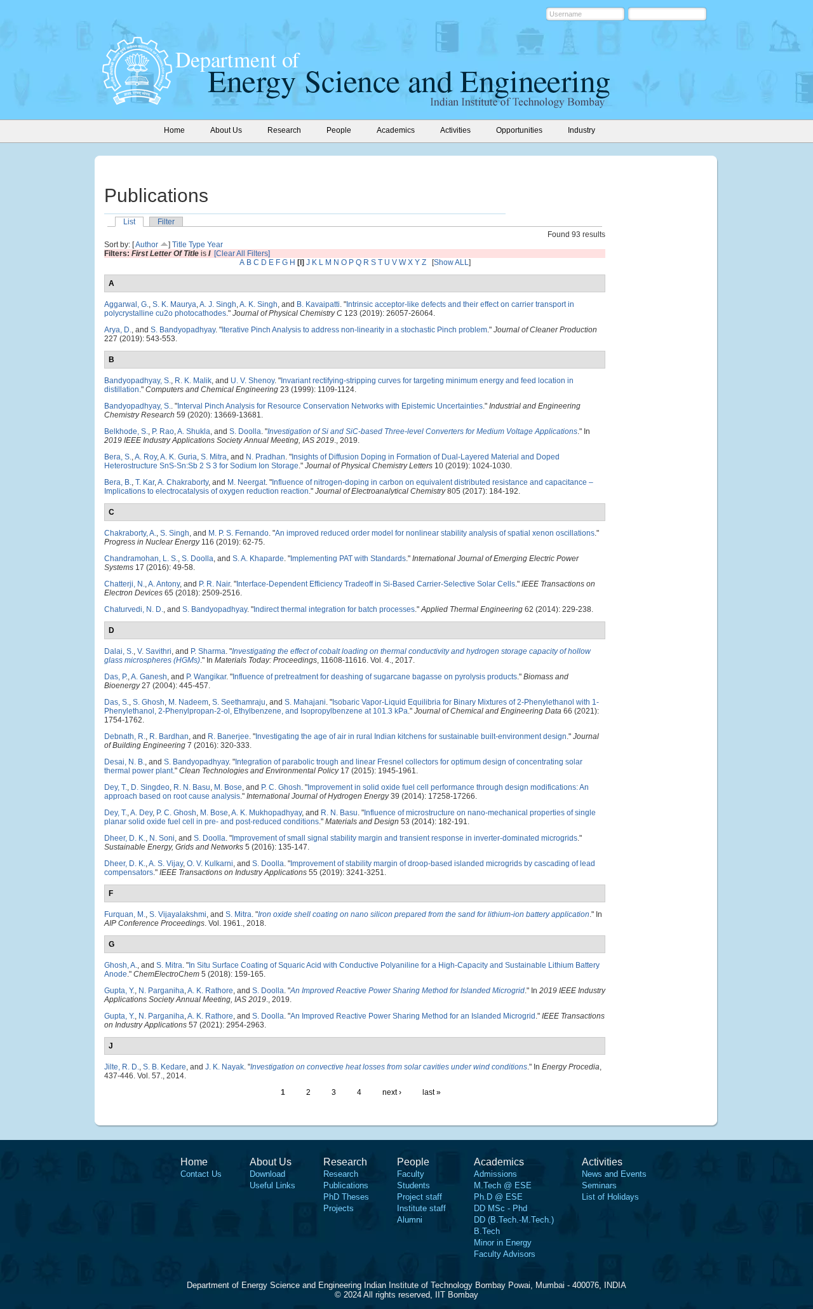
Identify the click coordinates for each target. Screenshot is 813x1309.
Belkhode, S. (126, 431)
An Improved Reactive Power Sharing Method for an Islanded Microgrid (412, 1016)
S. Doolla (245, 431)
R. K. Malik (193, 380)
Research (340, 1174)
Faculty (410, 1174)
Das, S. (116, 702)
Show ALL (451, 262)
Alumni (409, 1219)
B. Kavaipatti (318, 304)
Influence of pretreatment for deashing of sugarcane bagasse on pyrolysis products (374, 676)
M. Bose (228, 787)
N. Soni (162, 838)
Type (197, 244)
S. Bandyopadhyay (183, 329)
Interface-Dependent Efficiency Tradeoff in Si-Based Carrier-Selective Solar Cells (375, 584)
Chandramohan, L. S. (141, 558)
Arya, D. (117, 329)
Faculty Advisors (504, 1254)
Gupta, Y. (119, 990)
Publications (345, 1185)
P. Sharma (208, 651)
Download (267, 1174)
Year (215, 244)
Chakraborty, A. (130, 533)
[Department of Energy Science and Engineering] (137, 101)
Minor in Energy (503, 1242)
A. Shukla (193, 431)
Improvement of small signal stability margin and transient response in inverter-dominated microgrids (404, 838)
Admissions (495, 1174)
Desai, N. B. (124, 761)
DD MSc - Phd (500, 1208)
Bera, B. (117, 482)
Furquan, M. (124, 914)
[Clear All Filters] (242, 253)
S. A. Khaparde (258, 558)
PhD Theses (346, 1197)
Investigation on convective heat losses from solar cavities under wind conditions (388, 1066)
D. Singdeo (150, 787)
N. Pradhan (265, 456)
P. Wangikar (206, 676)
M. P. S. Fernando (238, 533)
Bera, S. (117, 456)
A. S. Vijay (166, 863)
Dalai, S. (118, 651)
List (129, 221)
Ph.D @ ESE (498, 1197)
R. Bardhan (169, 736)
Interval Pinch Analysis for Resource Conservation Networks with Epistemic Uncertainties (330, 406)
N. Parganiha (161, 990)
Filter (166, 221)
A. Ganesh (149, 676)
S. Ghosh (149, 702)
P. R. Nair (214, 584)
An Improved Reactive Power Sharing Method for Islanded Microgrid (407, 990)
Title (179, 244)
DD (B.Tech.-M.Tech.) (514, 1219)
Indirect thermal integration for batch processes (334, 609)
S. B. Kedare (164, 1066)
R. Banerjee (228, 736)
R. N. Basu (191, 787)
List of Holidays (610, 1197)
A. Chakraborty (183, 482)
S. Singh (174, 533)
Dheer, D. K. (124, 838)
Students (413, 1185)
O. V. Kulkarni (210, 863)
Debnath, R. (124, 736)
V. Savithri (154, 651)
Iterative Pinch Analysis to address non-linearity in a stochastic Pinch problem (354, 329)
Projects (338, 1208)
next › (391, 1092)
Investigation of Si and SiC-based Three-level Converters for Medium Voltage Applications (422, 431)
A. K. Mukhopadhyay (266, 812)
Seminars (599, 1185)
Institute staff (421, 1208)
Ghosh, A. (120, 965)
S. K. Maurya (174, 304)
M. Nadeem (188, 702)
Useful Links (272, 1185)
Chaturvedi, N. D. (133, 609)
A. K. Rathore (210, 990)
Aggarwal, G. (126, 304)
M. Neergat (246, 482)
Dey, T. (115, 787)
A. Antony (164, 584)
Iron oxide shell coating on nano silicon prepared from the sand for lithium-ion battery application (423, 914)
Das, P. (116, 676)
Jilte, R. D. (121, 1066)
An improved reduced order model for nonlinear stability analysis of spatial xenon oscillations (435, 533)
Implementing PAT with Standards (348, 558)
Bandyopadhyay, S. (137, 380)
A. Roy (146, 456)
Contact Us (201, 1174)
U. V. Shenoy (252, 380)
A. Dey (141, 812)
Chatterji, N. (124, 584)
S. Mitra (214, 456)
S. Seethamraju (238, 702)
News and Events (614, 1174)
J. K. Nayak (224, 1066)
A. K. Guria (178, 456)
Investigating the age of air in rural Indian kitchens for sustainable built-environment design (411, 736)
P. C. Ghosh (281, 787)
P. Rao (163, 431)
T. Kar (144, 482)
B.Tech (487, 1231)
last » (431, 1092)
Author (146, 244)
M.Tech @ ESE (503, 1185)
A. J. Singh (217, 304)
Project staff (419, 1197)
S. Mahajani (305, 702)
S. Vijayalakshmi (177, 914)
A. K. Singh (258, 304)
